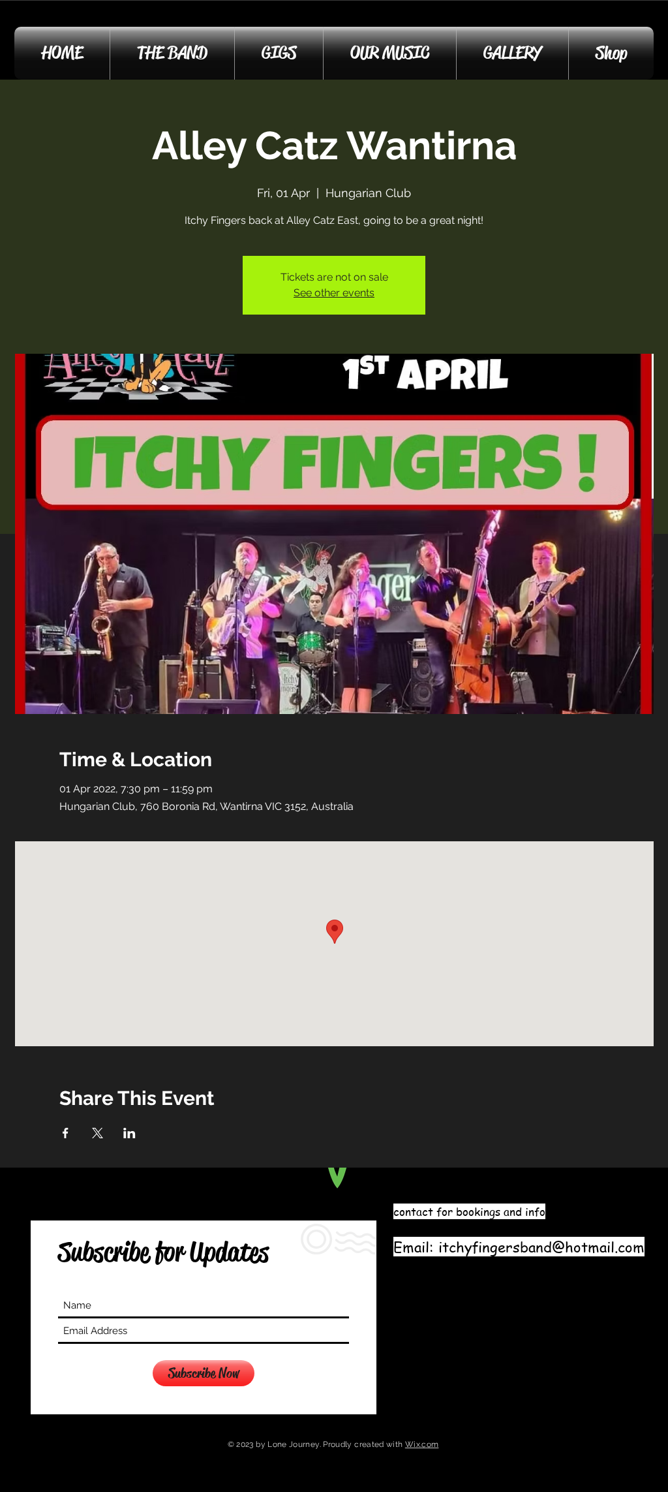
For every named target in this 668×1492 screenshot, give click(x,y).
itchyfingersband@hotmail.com (541, 1246)
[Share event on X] (97, 1133)
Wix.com (422, 1444)
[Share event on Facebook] (65, 1133)
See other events (334, 293)
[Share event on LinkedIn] (129, 1133)
